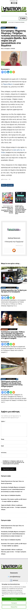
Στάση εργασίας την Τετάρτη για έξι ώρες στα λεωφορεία (14, 291)
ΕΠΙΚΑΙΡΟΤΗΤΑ (4, 329)
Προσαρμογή (14, 603)
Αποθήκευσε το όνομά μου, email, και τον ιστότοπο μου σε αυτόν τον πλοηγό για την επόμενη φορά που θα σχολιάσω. (13, 462)
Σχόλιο (3, 421)
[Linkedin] (8, 72)
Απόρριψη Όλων (14, 606)
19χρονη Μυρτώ (8, 84)
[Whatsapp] (11, 72)
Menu (24, 18)
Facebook (12, 3)
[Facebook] (2, 72)
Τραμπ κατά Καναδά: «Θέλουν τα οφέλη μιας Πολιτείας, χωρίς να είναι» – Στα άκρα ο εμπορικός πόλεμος (13, 507)
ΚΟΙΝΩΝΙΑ (3, 27)
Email (2, 446)
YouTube (14, 3)
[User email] (14, 250)
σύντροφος (10, 185)
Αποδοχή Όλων (14, 599)
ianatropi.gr (19, 245)
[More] (13, 72)
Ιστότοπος (3, 452)
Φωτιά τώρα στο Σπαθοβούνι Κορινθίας (11, 495)
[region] (14, 596)
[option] (17, 22)
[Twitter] (5, 72)
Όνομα (2, 439)
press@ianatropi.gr (15, 576)
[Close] (26, 583)
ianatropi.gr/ (15, 580)
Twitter (16, 3)
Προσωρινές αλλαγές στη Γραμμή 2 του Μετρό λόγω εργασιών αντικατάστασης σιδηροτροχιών (11, 384)
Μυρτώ (3, 185)
